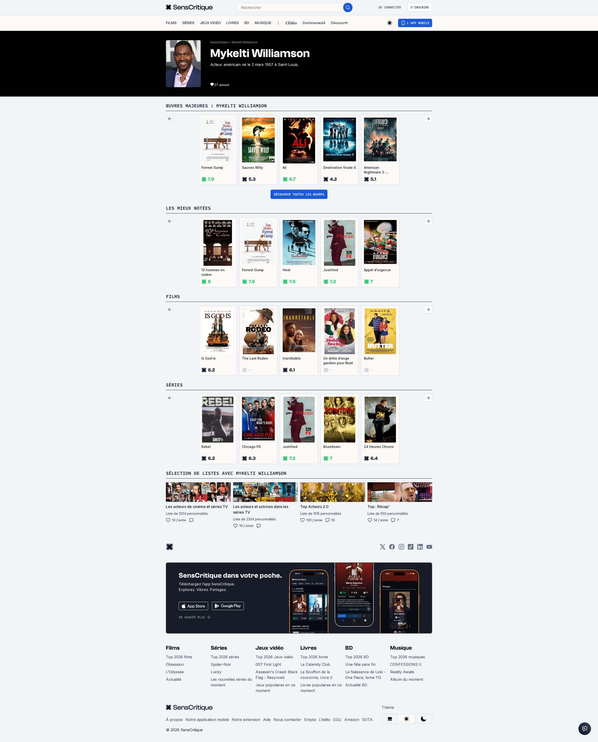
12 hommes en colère (213, 272)
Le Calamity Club (315, 664)
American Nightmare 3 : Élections (375, 170)
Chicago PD (251, 447)
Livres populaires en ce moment (321, 688)
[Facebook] (392, 548)
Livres (308, 648)
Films (173, 648)
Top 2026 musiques (407, 657)
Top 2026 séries (225, 657)
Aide (267, 719)
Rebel (206, 447)
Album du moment (406, 679)
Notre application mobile (207, 719)
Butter (369, 358)
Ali (285, 167)
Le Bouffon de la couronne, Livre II (316, 675)
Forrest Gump (212, 167)
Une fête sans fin (360, 664)
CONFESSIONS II (405, 664)
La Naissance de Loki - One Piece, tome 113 (365, 675)
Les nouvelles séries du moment (231, 682)
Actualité (173, 679)
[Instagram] (401, 548)
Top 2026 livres (314, 657)
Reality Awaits (402, 672)
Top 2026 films (179, 657)
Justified (330, 270)
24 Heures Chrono (379, 447)
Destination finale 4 (339, 167)
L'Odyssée (175, 672)
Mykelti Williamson (244, 42)
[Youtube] (429, 548)
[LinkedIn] (420, 548)
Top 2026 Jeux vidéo (274, 657)
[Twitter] (382, 548)
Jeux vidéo (270, 648)
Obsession (175, 664)
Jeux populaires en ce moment (275, 688)
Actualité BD (356, 685)
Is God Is (208, 358)
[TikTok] (410, 548)
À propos (174, 719)
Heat (286, 270)
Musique (401, 648)
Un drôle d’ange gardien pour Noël (338, 360)
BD (349, 648)
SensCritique (219, 42)
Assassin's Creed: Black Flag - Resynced (277, 675)
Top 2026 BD (357, 657)
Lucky (216, 672)
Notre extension (246, 719)
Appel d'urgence (377, 270)
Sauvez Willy (252, 167)
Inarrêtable (292, 358)
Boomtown (332, 447)
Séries (219, 648)
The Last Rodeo (255, 358)
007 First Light (268, 664)
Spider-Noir (221, 664)
